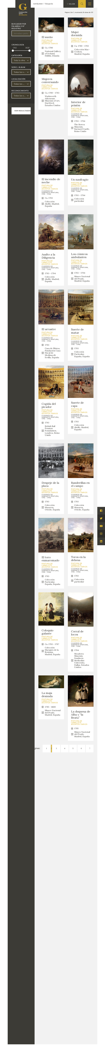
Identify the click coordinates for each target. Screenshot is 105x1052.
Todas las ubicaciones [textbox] (19, 84)
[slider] (13, 51)
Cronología (18, 45)
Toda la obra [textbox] (19, 60)
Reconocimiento (20, 91)
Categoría (17, 55)
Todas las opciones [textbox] (19, 95)
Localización (18, 79)
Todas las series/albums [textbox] (19, 72)
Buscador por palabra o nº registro (19, 26)
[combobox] (21, 60)
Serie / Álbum (18, 67)
